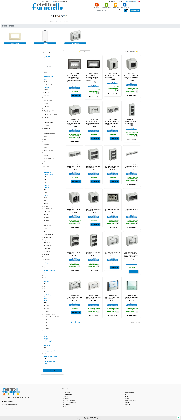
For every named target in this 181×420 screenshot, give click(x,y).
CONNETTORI (46, 92)
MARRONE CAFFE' (48, 234)
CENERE (45, 214)
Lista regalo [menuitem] (67, 404)
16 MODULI (46, 308)
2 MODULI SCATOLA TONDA (51, 317)
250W (45, 192)
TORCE (44, 169)
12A (44, 286)
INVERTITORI (46, 117)
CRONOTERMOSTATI (47, 100)
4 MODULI (46, 322)
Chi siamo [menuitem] (67, 392)
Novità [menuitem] (126, 396)
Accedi (134, 1)
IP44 (44, 275)
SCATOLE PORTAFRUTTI (48, 153)
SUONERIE (45, 155)
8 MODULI (46, 328)
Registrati (128, 1)
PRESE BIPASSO (46, 131)
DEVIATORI (45, 103)
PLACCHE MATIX (46, 125)
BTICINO (45, 81)
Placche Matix (15, 43)
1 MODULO (46, 302)
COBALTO (46, 217)
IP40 (44, 272)
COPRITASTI (46, 95)
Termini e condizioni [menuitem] (69, 400)
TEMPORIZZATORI (47, 164)
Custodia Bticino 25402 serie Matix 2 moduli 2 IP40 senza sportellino (131, 77)
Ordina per (75, 51)
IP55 (44, 278)
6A (44, 291)
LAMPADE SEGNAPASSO (48, 122)
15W (44, 189)
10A (44, 283)
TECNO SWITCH (47, 84)
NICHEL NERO (47, 237)
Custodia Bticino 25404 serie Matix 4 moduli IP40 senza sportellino (93, 123)
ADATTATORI (46, 89)
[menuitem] (139, 1)
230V (44, 176)
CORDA (45, 223)
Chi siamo (120, 1)
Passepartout (93, 417)
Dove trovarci (111, 1)
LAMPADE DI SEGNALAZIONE (49, 119)
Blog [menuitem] (65, 406)
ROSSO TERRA (47, 248)
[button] (119, 10)
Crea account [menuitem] (68, 394)
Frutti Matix (45, 43)
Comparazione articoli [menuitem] (131, 400)
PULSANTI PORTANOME (48, 150)
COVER (44, 98)
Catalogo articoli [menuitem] (129, 392)
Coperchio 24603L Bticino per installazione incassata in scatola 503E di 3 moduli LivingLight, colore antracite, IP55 (74, 78)
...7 (79, 322)
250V (44, 182)
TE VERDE (46, 254)
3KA (44, 353)
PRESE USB (45, 142)
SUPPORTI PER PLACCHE (48, 158)
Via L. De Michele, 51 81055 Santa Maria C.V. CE (16, 398)
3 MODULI (46, 319)
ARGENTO (46, 200)
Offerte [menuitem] (127, 394)
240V (44, 179)
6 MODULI (46, 325)
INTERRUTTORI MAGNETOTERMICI (50, 114)
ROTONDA (46, 267)
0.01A (44, 358)
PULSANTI (45, 147)
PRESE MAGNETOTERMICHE (49, 133)
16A (44, 289)
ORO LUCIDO (47, 243)
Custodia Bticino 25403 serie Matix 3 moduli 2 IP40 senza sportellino (74, 123)
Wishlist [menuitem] (127, 398)
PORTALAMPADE (46, 128)
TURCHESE (46, 259)
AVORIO (45, 203)
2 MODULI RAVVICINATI (49, 314)
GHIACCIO (46, 231)
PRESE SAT (45, 136)
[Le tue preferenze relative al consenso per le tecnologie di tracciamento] (178, 417)
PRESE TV (45, 139)
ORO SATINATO (47, 245)
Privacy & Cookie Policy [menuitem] (70, 402)
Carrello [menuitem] (127, 402)
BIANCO (45, 206)
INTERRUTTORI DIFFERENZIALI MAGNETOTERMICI (48, 111)
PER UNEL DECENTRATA (50, 331)
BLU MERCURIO (47, 211)
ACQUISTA (76, 95)
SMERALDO (46, 251)
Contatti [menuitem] (66, 398)
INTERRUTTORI (46, 106)
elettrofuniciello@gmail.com (60, 1)
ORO (44, 240)
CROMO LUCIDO (47, 226)
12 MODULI (46, 305)
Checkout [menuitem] (127, 404)
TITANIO (45, 257)
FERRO (45, 228)
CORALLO (46, 220)
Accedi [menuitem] (66, 396)
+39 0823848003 (46, 1)
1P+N (44, 347)
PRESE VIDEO (46, 144)
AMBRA (45, 197)
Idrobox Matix (75, 43)
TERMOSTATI (46, 166)
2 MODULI (46, 311)
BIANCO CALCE (47, 209)
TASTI (44, 161)
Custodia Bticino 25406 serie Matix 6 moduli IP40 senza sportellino (112, 123)
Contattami (135, 10)
